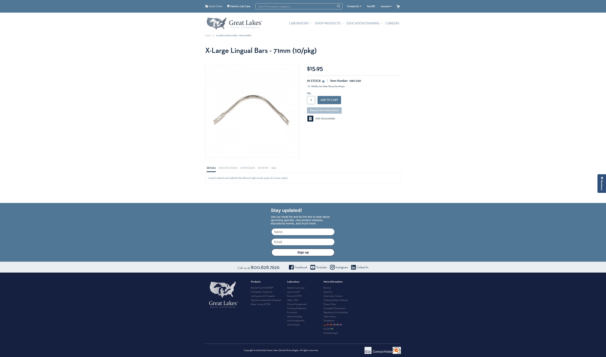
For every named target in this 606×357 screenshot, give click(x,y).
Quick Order (216, 6)
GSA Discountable (324, 118)
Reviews (263, 168)
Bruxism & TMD (294, 296)
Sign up (303, 252)
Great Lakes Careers (333, 296)
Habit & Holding (294, 316)
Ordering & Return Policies (336, 300)
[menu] (355, 6)
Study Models (293, 324)
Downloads (248, 168)
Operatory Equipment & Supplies (266, 300)
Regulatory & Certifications (336, 312)
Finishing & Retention (296, 308)
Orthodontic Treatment (261, 291)
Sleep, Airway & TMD (260, 304)
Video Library (330, 316)
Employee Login (331, 332)
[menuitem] (354, 6)
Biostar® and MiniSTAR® (262, 287)
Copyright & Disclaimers (335, 308)
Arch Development (295, 320)
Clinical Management (297, 304)
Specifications (228, 168)
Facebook (300, 267)
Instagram (342, 267)
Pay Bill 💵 (328, 328)
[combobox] (298, 6)
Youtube (321, 267)
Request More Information (324, 110)
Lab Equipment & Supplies (263, 296)
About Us (328, 291)
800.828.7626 (265, 267)
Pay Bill (371, 6)
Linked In (362, 267)
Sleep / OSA (292, 300)
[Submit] (338, 5)
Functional (292, 312)
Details (211, 168)
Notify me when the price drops (328, 86)
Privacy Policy (330, 304)
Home (208, 36)
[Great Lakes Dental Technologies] (234, 23)
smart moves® (293, 291)
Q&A (273, 168)
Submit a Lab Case (240, 6)
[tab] (211, 168)
